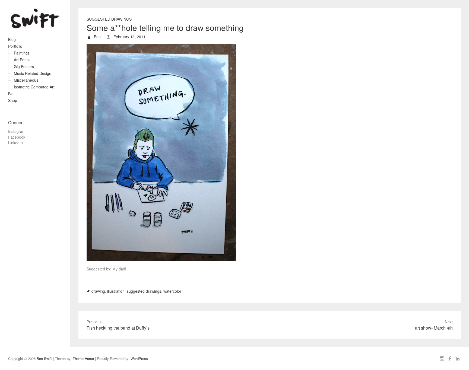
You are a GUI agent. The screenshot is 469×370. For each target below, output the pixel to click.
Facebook (16, 137)
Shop (12, 100)
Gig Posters (24, 66)
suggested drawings (144, 291)
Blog (12, 39)
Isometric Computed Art (34, 87)
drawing (98, 291)
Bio (11, 93)
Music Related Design (32, 73)
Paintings (22, 53)
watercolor (172, 291)
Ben (97, 36)
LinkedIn (15, 142)
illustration (116, 291)
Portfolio (15, 46)
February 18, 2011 (128, 36)
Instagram (17, 131)
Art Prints (22, 59)
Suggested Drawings (109, 19)
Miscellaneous (26, 80)
